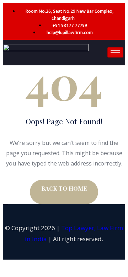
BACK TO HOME (64, 188)
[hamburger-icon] (115, 52)
